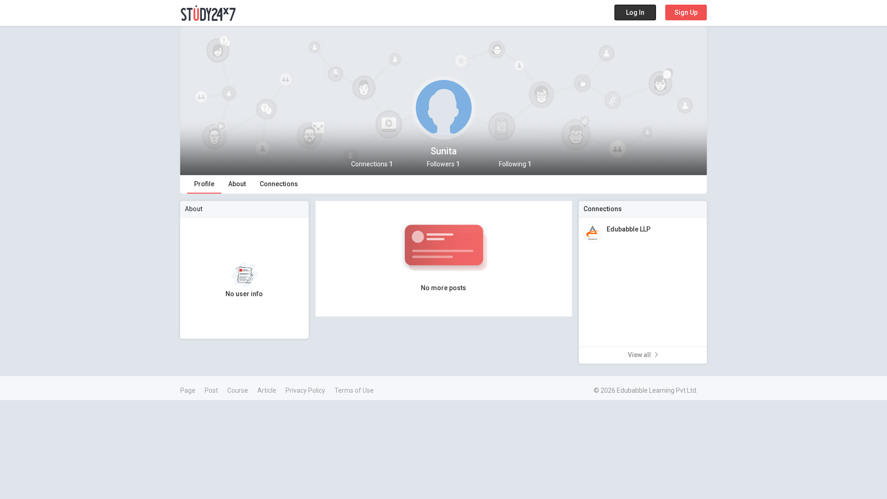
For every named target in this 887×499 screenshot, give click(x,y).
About (237, 184)
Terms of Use (354, 390)
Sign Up (686, 12)
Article (266, 390)
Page (187, 390)
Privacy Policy (305, 390)
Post (211, 390)
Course (237, 390)
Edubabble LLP (628, 229)
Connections (279, 184)
